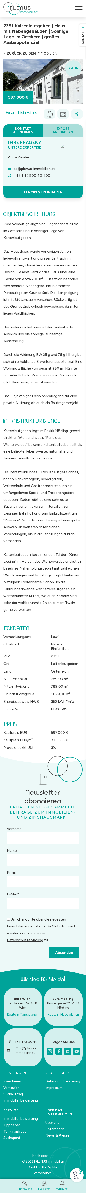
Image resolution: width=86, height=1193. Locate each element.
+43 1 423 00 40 (25, 1042)
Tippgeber (11, 1125)
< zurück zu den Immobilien (30, 53)
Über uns (52, 1123)
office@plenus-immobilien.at (25, 1050)
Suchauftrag (13, 1094)
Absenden (64, 952)
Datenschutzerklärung (25, 940)
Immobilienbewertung (20, 1100)
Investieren (12, 1081)
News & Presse (57, 1135)
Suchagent (11, 1138)
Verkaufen (11, 1088)
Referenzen (54, 1129)
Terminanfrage (15, 1131)
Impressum (54, 1088)
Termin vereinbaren (43, 192)
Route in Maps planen (22, 1014)
